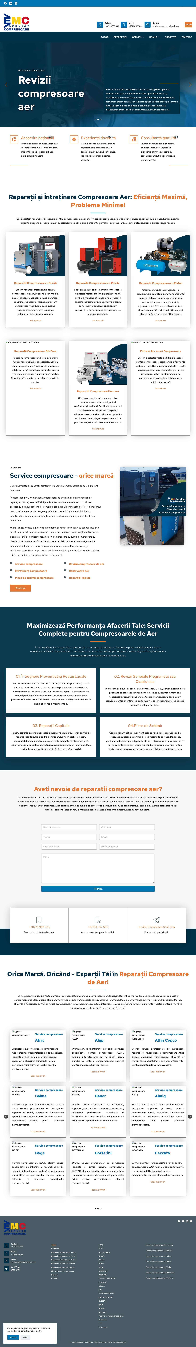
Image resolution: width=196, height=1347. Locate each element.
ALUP (101, 1249)
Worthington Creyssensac (111, 1316)
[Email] (183, 1221)
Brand (153, 37)
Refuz (25, 1337)
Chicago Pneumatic (107, 1279)
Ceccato (102, 1275)
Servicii (136, 37)
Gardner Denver (106, 1293)
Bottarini (103, 1271)
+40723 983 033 (112, 26)
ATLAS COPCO (104, 1252)
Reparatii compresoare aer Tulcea (158, 1262)
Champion (103, 1327)
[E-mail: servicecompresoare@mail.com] (148, 25)
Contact (188, 24)
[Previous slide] (6, 85)
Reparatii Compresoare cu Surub (63, 1252)
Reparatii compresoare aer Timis (158, 1267)
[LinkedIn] (10, 3)
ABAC (101, 1245)
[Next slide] (190, 85)
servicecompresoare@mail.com (166, 26)
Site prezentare (99, 1342)
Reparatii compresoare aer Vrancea (159, 1245)
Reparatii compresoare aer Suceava (159, 1278)
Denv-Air (102, 1320)
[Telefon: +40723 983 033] (100, 25)
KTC (100, 1323)
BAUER (101, 1260)
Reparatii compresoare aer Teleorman (160, 1273)
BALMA (101, 1256)
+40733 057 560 (136, 26)
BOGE (101, 1267)
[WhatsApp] (16, 3)
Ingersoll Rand (106, 1297)
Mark (101, 1305)
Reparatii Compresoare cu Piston (63, 1256)
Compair (102, 1282)
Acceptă (13, 1337)
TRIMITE (98, 889)
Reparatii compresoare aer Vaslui (158, 1251)
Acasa (104, 37)
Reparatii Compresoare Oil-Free (63, 1267)
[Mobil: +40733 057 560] (124, 25)
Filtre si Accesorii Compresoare (62, 1271)
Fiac (100, 1290)
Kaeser (102, 1301)
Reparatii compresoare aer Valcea (158, 1256)
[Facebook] (5, 3)
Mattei (101, 1308)
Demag (102, 1286)
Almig (101, 1264)
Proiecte (170, 37)
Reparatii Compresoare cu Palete (63, 1260)
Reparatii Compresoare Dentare (63, 1264)
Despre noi (120, 37)
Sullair (102, 1312)
